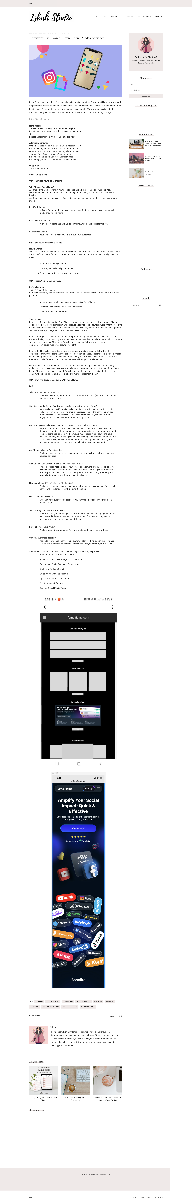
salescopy (35, 1006)
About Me (159, 16)
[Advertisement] (146, 228)
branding (33, 34)
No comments (34, 1016)
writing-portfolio (70, 1006)
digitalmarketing (83, 1001)
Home (96, 16)
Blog (104, 16)
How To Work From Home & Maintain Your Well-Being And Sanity (153, 144)
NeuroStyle (128, 16)
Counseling (115, 16)
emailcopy (98, 1001)
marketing (110, 1001)
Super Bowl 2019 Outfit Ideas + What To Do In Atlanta (153, 158)
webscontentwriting (51, 1006)
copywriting (68, 1001)
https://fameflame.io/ (39, 119)
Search (31, 3)
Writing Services (144, 16)
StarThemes (158, 1198)
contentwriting (53, 1001)
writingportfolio (88, 1006)
